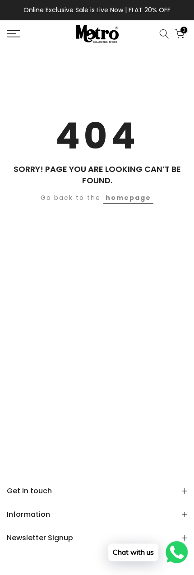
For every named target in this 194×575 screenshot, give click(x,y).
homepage (128, 197)
